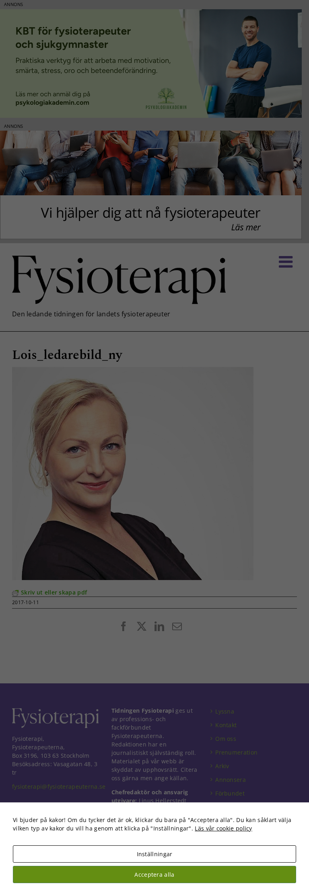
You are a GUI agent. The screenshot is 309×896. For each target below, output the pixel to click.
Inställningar (155, 854)
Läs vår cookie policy (223, 828)
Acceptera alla (154, 874)
